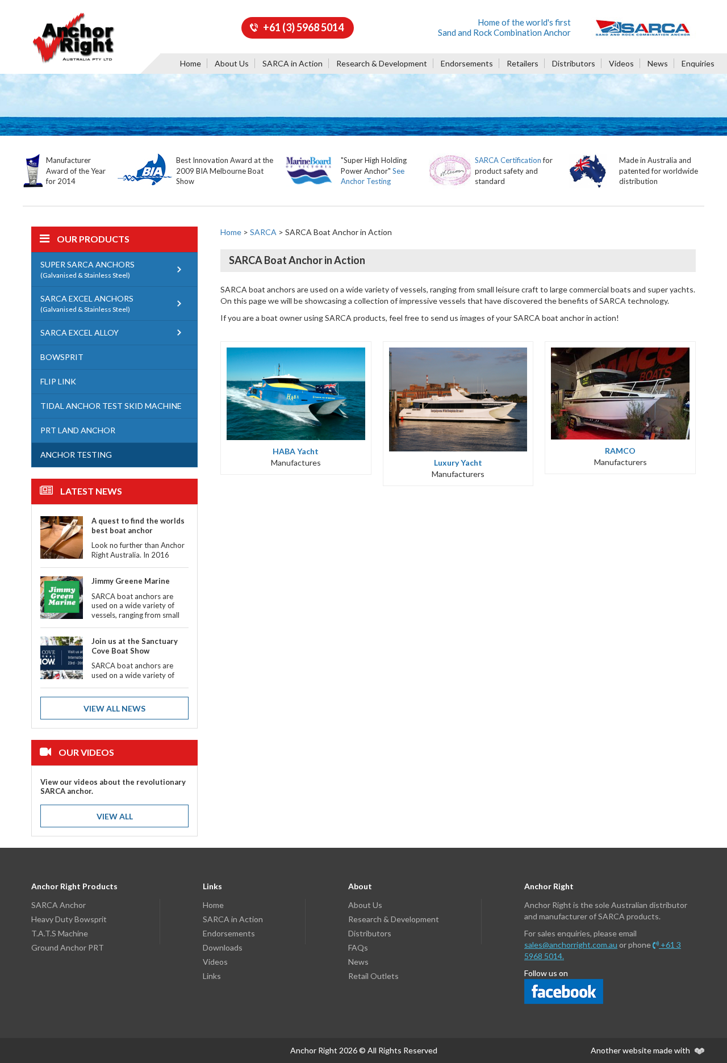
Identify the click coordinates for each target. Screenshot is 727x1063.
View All (115, 816)
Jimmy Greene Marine (130, 580)
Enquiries (698, 63)
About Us (232, 63)
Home (190, 63)
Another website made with (641, 1050)
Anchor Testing (76, 454)
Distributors (573, 63)
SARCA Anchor (58, 905)
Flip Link (58, 381)
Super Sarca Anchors (87, 269)
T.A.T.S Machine (59, 933)
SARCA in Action (292, 63)
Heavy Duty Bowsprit (69, 919)
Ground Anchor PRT (67, 947)
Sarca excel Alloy (79, 332)
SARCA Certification (508, 160)
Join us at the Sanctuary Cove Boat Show (134, 646)
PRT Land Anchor (77, 430)
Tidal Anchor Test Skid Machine (111, 406)
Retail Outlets (373, 976)
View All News (114, 708)
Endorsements (467, 63)
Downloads (223, 947)
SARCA (263, 232)
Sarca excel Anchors (86, 303)
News (657, 63)
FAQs (358, 947)
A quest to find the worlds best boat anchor (138, 525)
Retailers (522, 63)
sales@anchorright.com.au (570, 944)
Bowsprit (61, 357)
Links (212, 976)
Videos (621, 63)
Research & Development (381, 63)
